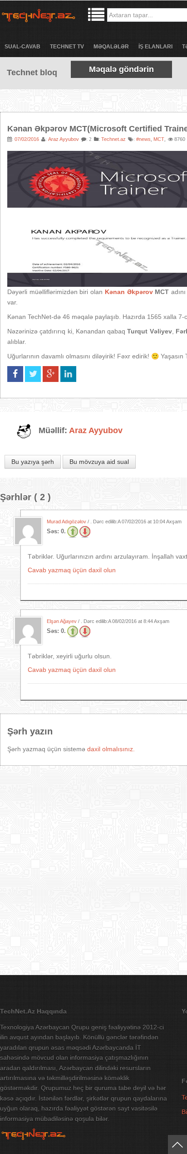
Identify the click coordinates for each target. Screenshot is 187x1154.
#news (143, 139)
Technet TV (67, 46)
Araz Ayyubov (63, 139)
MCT (158, 139)
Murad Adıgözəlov (66, 521)
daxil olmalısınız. (111, 749)
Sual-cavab (22, 46)
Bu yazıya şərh (32, 461)
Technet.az (113, 139)
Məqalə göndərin (121, 69)
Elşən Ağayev (62, 621)
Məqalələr (111, 46)
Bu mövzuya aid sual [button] (99, 461)
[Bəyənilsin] (72, 531)
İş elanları (155, 46)
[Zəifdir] (84, 531)
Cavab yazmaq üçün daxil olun (72, 570)
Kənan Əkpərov (129, 291)
